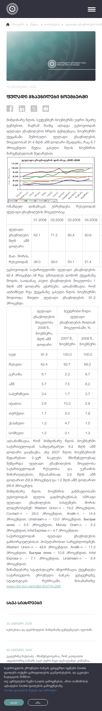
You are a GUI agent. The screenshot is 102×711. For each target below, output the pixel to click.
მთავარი (18, 24)
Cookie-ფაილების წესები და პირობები (30, 690)
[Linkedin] (22, 108)
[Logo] (12, 9)
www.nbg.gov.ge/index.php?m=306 (34, 586)
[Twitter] (34, 108)
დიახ (13, 702)
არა (37, 702)
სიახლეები (52, 24)
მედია (34, 24)
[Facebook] (10, 108)
